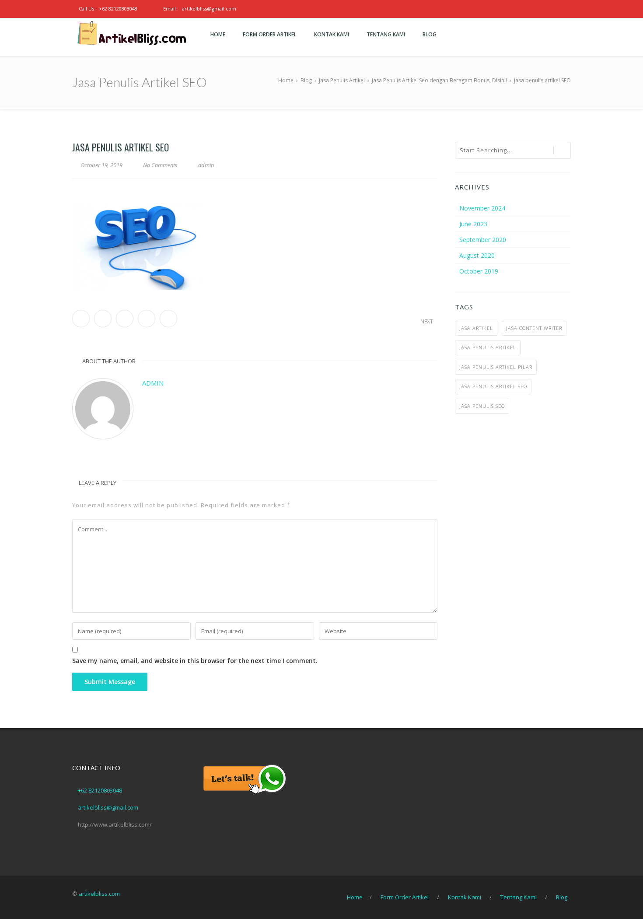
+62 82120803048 (118, 8)
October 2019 (478, 271)
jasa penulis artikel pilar (495, 367)
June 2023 (473, 224)
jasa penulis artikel (487, 347)
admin (153, 383)
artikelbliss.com (99, 894)
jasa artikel (476, 328)
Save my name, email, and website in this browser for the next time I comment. (195, 660)
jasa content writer (534, 328)
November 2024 (482, 208)
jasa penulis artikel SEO (493, 386)
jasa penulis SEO (482, 406)
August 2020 (477, 255)
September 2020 (482, 239)
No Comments (160, 165)
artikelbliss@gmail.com (209, 8)
